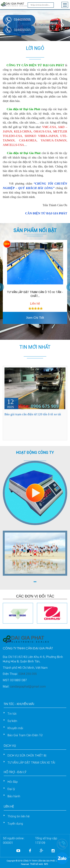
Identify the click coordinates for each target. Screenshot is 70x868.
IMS (46, 864)
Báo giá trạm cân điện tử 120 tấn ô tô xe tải (32, 414)
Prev (9, 25)
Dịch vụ (10, 745)
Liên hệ (9, 806)
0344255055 (22, 19)
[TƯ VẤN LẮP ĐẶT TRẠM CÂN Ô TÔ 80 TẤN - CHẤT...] (35, 263)
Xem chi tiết (35, 317)
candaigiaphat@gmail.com (28, 686)
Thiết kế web (36, 864)
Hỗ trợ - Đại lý (15, 772)
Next (61, 25)
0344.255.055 (27, 674)
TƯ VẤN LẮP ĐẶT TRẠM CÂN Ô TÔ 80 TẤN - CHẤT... (35, 294)
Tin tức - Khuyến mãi (19, 704)
